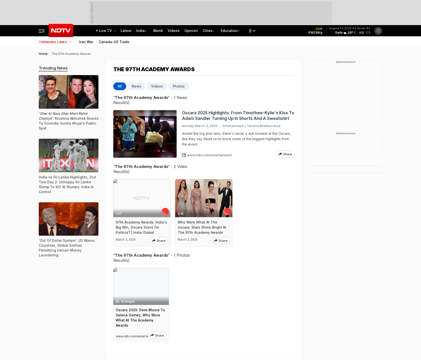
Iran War (86, 42)
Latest (126, 31)
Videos (174, 31)
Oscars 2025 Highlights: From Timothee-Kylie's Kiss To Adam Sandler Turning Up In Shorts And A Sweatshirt (238, 115)
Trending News (53, 68)
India (140, 31)
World (158, 31)
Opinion (191, 31)
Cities (207, 31)
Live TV (106, 31)
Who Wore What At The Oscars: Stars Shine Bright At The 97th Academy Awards (202, 227)
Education (229, 31)
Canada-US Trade (114, 42)
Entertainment (233, 126)
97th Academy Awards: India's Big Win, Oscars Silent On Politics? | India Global (141, 227)
